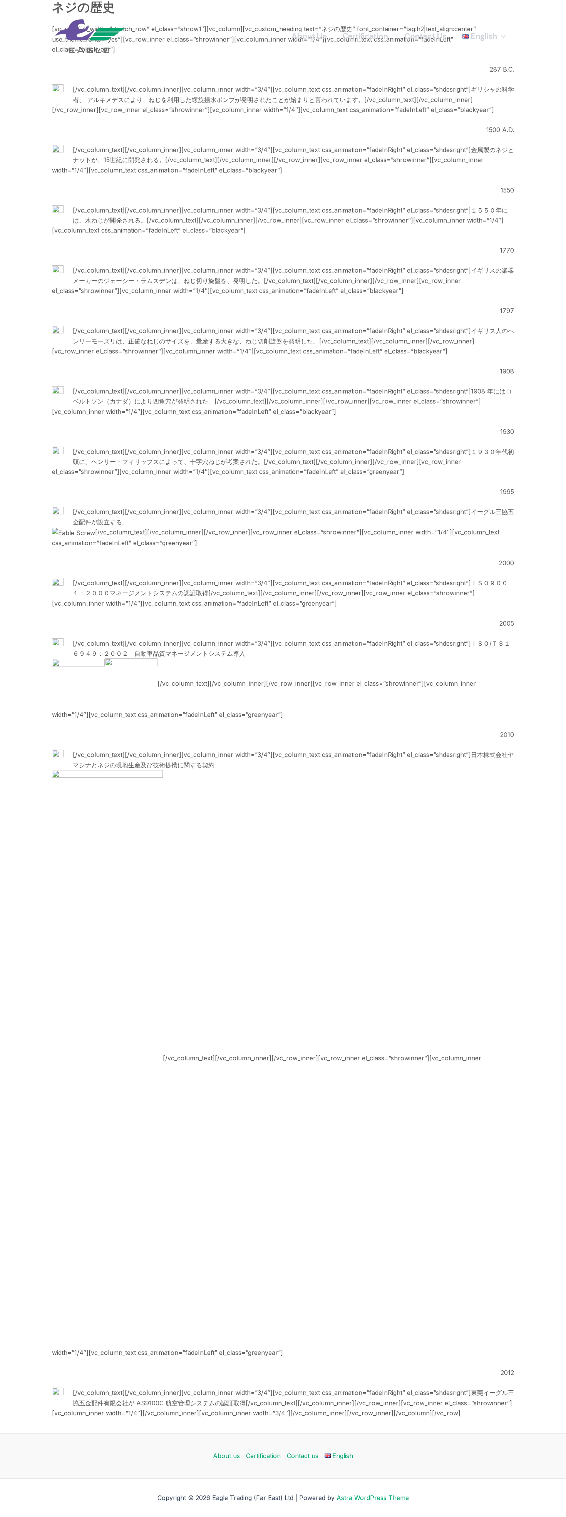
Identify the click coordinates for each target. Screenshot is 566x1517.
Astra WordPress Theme (373, 1498)
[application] (501, 36)
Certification (365, 36)
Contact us (425, 36)
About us (308, 36)
